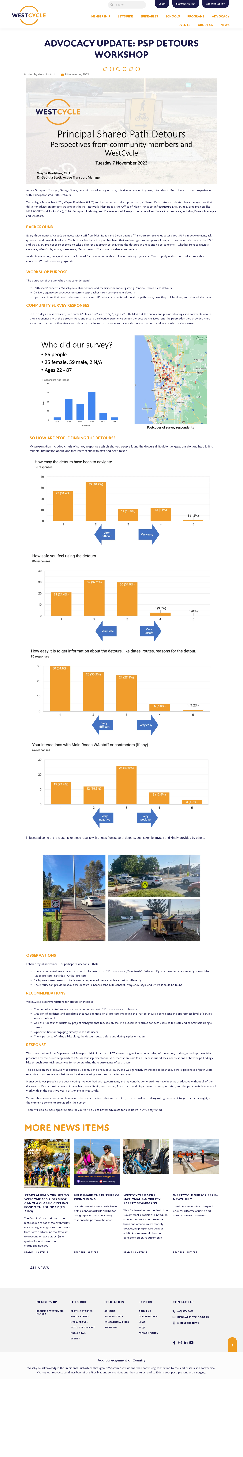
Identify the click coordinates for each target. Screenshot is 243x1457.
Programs (195, 16)
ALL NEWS (39, 1268)
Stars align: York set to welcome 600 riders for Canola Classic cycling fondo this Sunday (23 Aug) (46, 1203)
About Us (205, 25)
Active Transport (82, 1327)
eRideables (149, 16)
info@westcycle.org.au (193, 1317)
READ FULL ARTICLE (36, 1252)
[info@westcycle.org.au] (174, 1317)
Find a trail (78, 1333)
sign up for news (188, 1323)
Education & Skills (116, 1322)
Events (184, 25)
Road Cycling (79, 1316)
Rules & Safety (113, 1316)
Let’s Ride (125, 16)
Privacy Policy (148, 1333)
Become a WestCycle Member (50, 1312)
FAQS (142, 1327)
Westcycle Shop (215, 4)
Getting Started (81, 1311)
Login (162, 4)
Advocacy (221, 16)
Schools (173, 16)
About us (145, 1311)
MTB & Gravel (79, 1322)
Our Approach (148, 1316)
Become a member (185, 4)
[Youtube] (191, 1343)
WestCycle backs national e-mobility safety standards (141, 1199)
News (225, 25)
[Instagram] (180, 1343)
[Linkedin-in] (186, 1343)
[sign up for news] (174, 1323)
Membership (100, 16)
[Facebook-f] (174, 1343)
